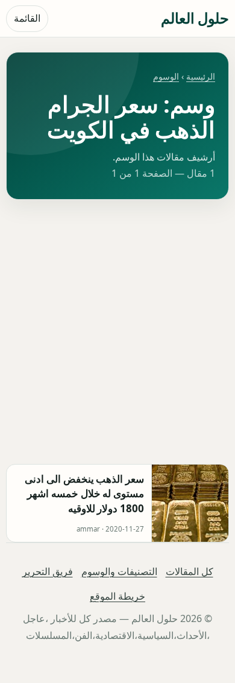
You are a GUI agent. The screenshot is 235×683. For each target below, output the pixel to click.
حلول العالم (195, 18)
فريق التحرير (47, 571)
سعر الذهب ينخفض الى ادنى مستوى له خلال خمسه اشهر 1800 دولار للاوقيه (84, 493)
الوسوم (166, 76)
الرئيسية (200, 76)
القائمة (27, 18)
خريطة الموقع (117, 596)
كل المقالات (189, 571)
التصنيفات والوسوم (119, 571)
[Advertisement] (117, 332)
